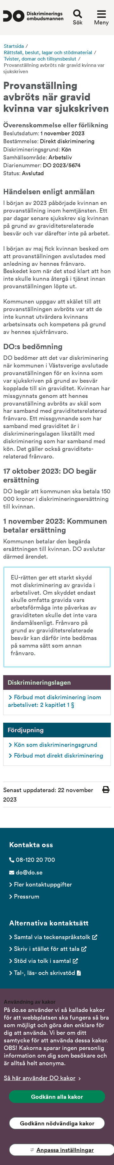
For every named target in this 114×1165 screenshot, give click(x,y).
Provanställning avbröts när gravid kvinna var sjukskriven (53, 68)
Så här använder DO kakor (39, 1077)
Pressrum (26, 896)
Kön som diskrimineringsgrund (55, 744)
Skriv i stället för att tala (46, 948)
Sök (77, 22)
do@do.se (29, 872)
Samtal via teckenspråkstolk (52, 936)
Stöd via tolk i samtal (42, 960)
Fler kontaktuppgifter (43, 884)
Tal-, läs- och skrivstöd (44, 972)
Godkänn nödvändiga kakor (57, 1123)
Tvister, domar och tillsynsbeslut (40, 58)
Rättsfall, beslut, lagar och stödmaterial (48, 52)
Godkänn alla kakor (57, 1096)
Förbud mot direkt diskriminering (58, 755)
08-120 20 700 (35, 859)
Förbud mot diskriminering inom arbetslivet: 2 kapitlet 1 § (55, 700)
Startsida (14, 46)
